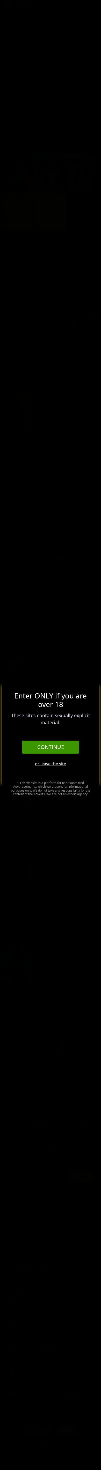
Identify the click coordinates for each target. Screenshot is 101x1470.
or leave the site (50, 764)
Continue (50, 746)
